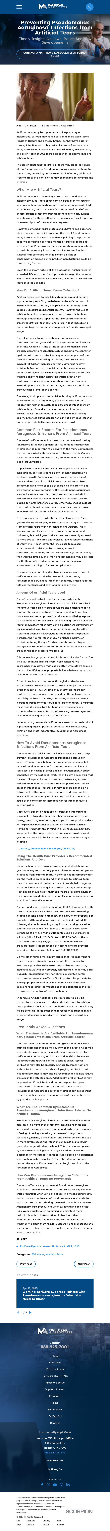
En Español (55, 1416)
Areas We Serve (55, 1382)
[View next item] (30, 1312)
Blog (55, 1402)
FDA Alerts (37, 1254)
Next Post (84, 1263)
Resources (55, 1396)
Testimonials (55, 1409)
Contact (55, 1422)
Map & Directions (55, 1452)
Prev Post (26, 1263)
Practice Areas (55, 1369)
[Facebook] (42, 1484)
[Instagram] (61, 1484)
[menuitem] (19, 1523)
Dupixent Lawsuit (55, 1389)
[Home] (52, 7)
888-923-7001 (55, 1346)
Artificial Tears (54, 1254)
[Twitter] (48, 1484)
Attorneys (55, 1362)
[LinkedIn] (68, 1484)
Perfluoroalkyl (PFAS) (55, 1375)
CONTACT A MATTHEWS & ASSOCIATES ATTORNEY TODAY (55, 54)
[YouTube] (55, 1484)
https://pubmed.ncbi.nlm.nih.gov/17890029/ (48, 848)
